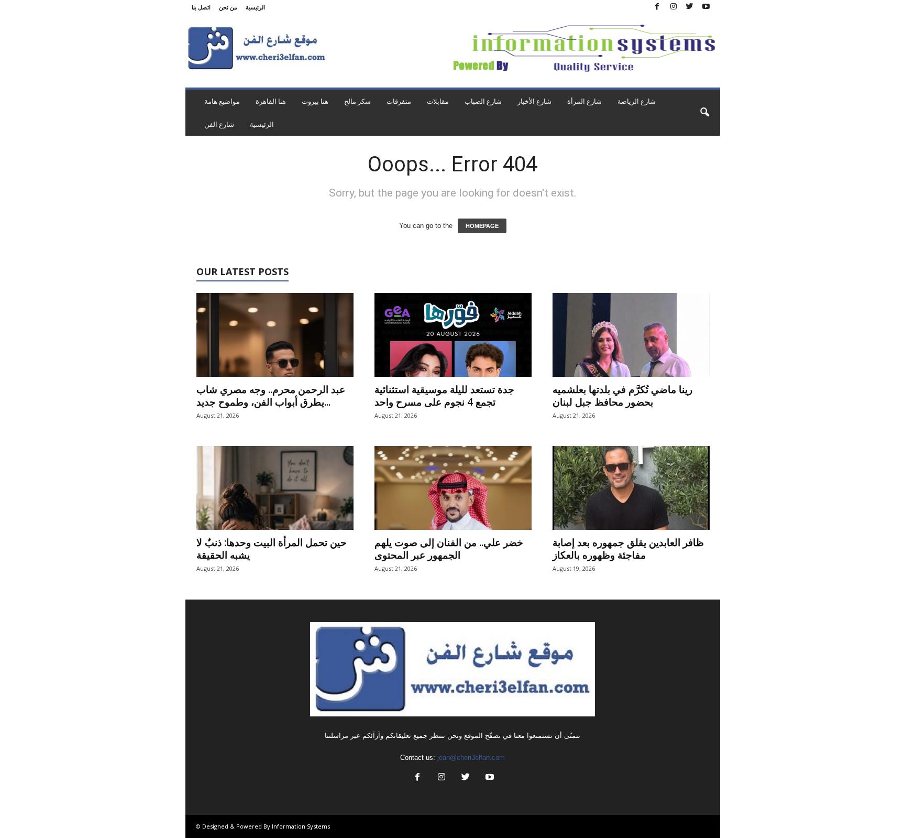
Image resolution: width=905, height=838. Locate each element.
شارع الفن (219, 124)
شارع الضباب (483, 101)
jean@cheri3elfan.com (471, 757)
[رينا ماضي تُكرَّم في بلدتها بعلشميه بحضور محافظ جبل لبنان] (631, 335)
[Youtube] (706, 7)
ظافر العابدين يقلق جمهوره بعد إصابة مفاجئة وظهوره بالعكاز (628, 549)
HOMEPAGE (482, 226)
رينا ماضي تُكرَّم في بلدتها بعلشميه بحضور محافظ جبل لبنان (622, 396)
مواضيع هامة (222, 101)
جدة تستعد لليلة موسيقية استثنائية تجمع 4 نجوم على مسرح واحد (444, 396)
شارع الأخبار (534, 101)
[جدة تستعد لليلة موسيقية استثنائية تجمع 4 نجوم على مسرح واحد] (453, 335)
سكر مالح (357, 101)
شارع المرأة (584, 101)
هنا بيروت (315, 101)
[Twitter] (689, 7)
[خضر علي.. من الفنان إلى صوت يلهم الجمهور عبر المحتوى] (453, 488)
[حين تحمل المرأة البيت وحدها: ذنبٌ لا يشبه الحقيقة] (275, 488)
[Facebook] (657, 7)
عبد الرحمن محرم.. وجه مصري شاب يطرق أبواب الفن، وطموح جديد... (270, 396)
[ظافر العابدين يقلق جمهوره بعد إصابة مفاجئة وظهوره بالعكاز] (631, 488)
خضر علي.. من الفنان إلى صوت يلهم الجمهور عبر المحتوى (448, 549)
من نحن (228, 7)
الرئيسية (255, 7)
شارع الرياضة (636, 101)
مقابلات (438, 101)
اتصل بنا (201, 7)
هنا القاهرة (271, 101)
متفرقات (399, 101)
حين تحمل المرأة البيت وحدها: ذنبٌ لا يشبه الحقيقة (271, 549)
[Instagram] (673, 7)
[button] (704, 112)
